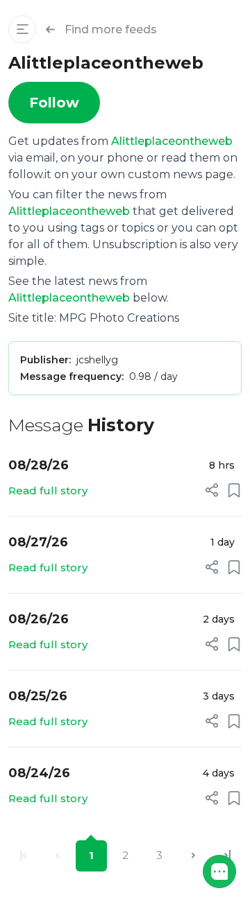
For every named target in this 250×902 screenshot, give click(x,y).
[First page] (23, 855)
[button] (219, 871)
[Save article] (234, 490)
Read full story (48, 490)
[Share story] (211, 490)
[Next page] (193, 855)
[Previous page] (57, 855)
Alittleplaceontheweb (172, 141)
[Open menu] (22, 29)
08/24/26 (39, 773)
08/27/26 (38, 542)
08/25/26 (37, 696)
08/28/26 (38, 465)
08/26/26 (38, 619)
